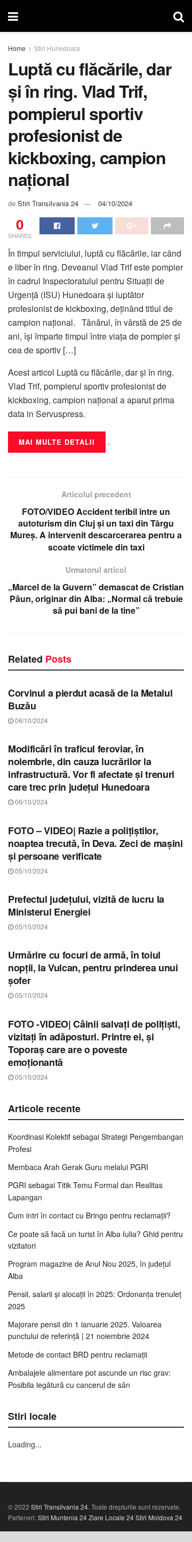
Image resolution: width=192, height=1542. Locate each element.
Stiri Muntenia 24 (62, 1517)
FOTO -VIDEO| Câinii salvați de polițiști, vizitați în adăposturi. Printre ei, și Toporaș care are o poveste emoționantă (94, 1043)
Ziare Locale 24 (111, 1517)
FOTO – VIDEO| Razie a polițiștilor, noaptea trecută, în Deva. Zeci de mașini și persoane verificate (95, 843)
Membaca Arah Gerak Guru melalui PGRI (78, 1167)
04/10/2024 (115, 203)
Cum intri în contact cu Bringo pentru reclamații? (89, 1215)
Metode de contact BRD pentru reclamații (77, 1354)
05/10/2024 (30, 870)
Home (17, 48)
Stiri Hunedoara (57, 48)
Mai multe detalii (57, 442)
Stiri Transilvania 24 (48, 203)
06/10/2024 (30, 720)
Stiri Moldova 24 (158, 1517)
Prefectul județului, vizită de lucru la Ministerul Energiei (86, 905)
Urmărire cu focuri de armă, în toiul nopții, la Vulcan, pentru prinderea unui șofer (93, 967)
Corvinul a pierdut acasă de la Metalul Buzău (90, 699)
